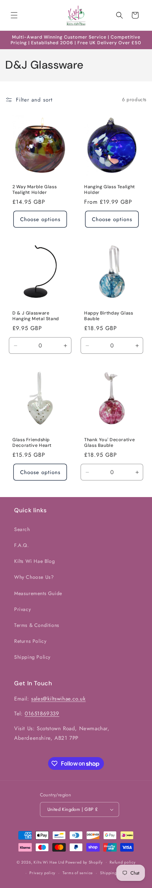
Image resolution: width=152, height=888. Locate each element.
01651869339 (42, 713)
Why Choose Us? (34, 577)
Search (22, 529)
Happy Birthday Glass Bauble (108, 316)
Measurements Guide (38, 593)
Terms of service (78, 873)
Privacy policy (42, 873)
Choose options (40, 219)
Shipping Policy (32, 657)
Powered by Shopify (84, 862)
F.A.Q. (21, 545)
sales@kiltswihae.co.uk (58, 699)
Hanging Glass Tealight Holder (109, 189)
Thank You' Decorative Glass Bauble (109, 442)
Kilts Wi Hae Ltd (49, 862)
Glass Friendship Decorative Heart (32, 442)
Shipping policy (115, 873)
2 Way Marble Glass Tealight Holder (34, 189)
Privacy (22, 609)
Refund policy (122, 862)
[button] (14, 15)
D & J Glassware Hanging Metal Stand (35, 316)
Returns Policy (30, 641)
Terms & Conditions (36, 625)
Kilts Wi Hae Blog (34, 561)
